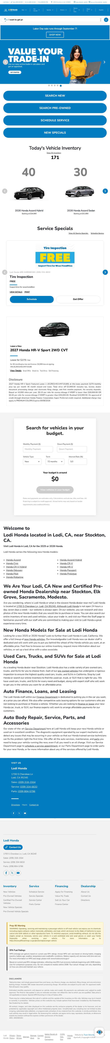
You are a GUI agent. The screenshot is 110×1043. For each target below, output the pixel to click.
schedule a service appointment (41, 746)
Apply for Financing (63, 891)
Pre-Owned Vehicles (12, 896)
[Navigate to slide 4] (58, 85)
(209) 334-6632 (28, 786)
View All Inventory (54, 153)
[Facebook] (13, 813)
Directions (15, 805)
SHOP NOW (55, 34)
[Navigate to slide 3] (55, 85)
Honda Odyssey (14, 570)
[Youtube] (25, 813)
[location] (51, 2)
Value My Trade (62, 896)
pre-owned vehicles (68, 671)
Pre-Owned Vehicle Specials (16, 911)
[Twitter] (19, 813)
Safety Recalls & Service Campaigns (51, 1037)
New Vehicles (9, 891)
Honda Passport (68, 570)
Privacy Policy (12, 1036)
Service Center (35, 900)
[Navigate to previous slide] (2, 62)
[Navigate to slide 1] (49, 86)
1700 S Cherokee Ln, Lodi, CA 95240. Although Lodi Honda (47, 606)
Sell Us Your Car (62, 900)
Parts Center (34, 904)
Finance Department (47, 697)
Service (34, 886)
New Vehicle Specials (12, 907)
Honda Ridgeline (14, 577)
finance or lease (86, 704)
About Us (85, 891)
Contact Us (34, 805)
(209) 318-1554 (27, 782)
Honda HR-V (66, 566)
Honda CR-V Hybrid (16, 566)
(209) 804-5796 (26, 791)
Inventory (9, 886)
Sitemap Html (33, 1036)
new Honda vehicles (34, 639)
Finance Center (61, 904)
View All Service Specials (79, 233)
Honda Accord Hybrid (71, 560)
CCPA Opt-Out (62, 1037)
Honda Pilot (12, 573)
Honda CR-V (66, 563)
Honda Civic (12, 563)
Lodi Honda (5, 1036)
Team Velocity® (90, 1035)
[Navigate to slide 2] (52, 85)
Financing (61, 886)
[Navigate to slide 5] (61, 85)
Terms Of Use (19, 1036)
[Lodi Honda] (11, 9)
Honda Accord (13, 560)
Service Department (35, 728)
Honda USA (69, 1036)
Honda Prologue (68, 573)
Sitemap (26, 1037)
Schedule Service (97, 233)
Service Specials (36, 896)
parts (96, 739)
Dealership (88, 886)
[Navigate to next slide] (108, 62)
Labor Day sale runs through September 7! (55, 28)
